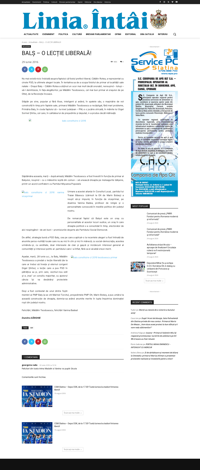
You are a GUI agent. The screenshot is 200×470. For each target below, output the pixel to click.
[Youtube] (176, 2)
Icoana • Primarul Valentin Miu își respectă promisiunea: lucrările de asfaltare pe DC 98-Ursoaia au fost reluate (153, 335)
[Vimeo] (172, 2)
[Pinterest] (38, 69)
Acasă (24, 42)
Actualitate (33, 42)
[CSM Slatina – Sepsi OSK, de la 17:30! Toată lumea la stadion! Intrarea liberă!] (37, 396)
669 (31, 328)
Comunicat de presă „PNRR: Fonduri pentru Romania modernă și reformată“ (162, 216)
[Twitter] (168, 2)
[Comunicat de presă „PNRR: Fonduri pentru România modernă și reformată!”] (138, 233)
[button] (174, 34)
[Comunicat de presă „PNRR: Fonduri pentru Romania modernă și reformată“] (138, 217)
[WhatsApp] (45, 69)
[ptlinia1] (154, 61)
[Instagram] (164, 2)
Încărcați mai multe (72, 413)
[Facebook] (160, 2)
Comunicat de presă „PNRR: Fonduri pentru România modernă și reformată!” (162, 232)
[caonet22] (154, 136)
